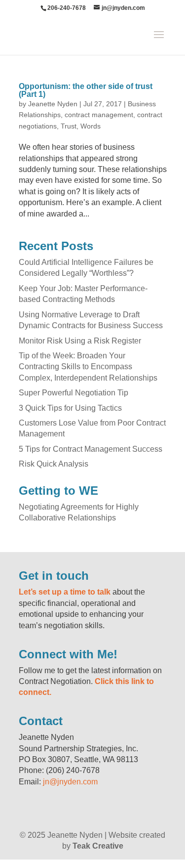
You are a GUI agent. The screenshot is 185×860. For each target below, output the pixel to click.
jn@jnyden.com (70, 781)
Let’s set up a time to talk (65, 592)
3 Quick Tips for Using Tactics (70, 408)
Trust (68, 126)
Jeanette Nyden (52, 104)
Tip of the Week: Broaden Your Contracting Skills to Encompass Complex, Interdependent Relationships (88, 366)
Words (90, 126)
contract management (99, 115)
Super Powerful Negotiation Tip (73, 392)
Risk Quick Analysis (53, 464)
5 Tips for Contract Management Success (90, 449)
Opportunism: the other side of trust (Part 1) (85, 90)
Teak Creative (98, 846)
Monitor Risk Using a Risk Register (80, 341)
